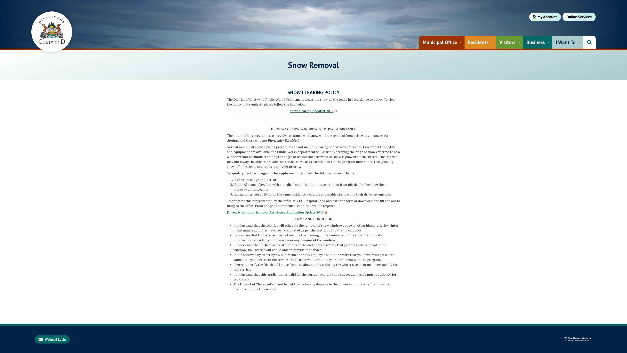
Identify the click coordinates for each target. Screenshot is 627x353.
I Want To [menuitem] (566, 42)
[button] (461, 42)
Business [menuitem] (535, 42)
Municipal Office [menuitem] (440, 42)
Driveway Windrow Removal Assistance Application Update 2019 (275, 212)
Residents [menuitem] (478, 42)
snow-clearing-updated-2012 (311, 111)
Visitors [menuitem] (507, 42)
